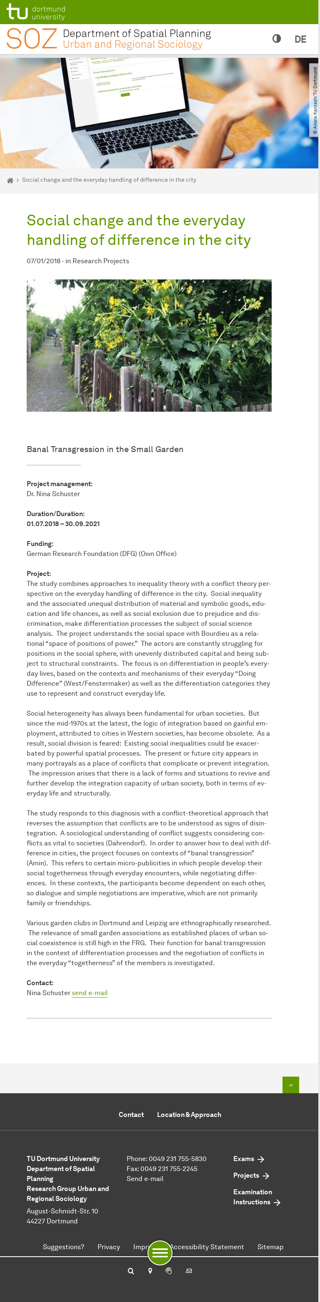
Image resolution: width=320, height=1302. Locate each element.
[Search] (131, 1272)
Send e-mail (145, 1179)
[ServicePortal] (169, 1272)
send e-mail (90, 993)
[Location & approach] (150, 1272)
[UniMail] (189, 1272)
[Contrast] (277, 39)
